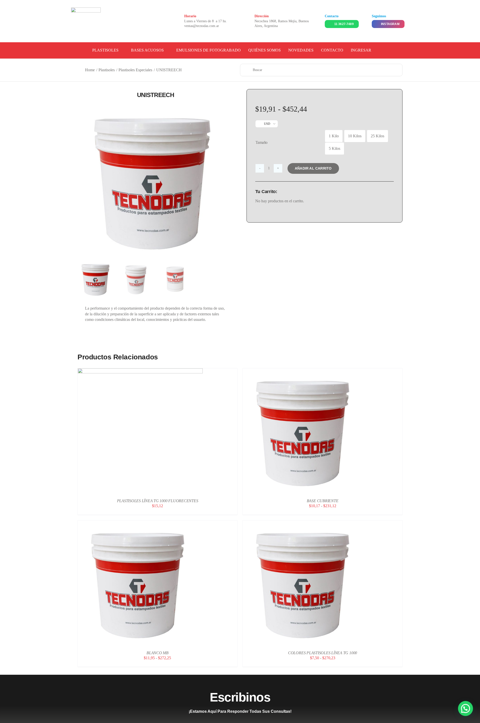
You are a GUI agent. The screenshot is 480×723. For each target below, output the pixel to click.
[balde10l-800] (156, 181)
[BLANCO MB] (140, 523)
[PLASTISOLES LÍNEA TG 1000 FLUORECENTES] (140, 371)
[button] (465, 708)
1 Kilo (334, 136)
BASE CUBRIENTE (322, 501)
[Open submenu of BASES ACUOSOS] (166, 50)
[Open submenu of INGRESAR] (373, 50)
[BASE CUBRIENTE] (305, 371)
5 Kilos (334, 148)
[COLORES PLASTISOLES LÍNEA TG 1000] (305, 523)
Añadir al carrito (313, 168)
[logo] (86, 9)
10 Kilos (355, 136)
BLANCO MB (157, 653)
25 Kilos (377, 136)
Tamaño (262, 142)
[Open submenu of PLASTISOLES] (121, 50)
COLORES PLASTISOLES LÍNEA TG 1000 (322, 653)
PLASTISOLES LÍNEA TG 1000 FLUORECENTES (157, 501)
